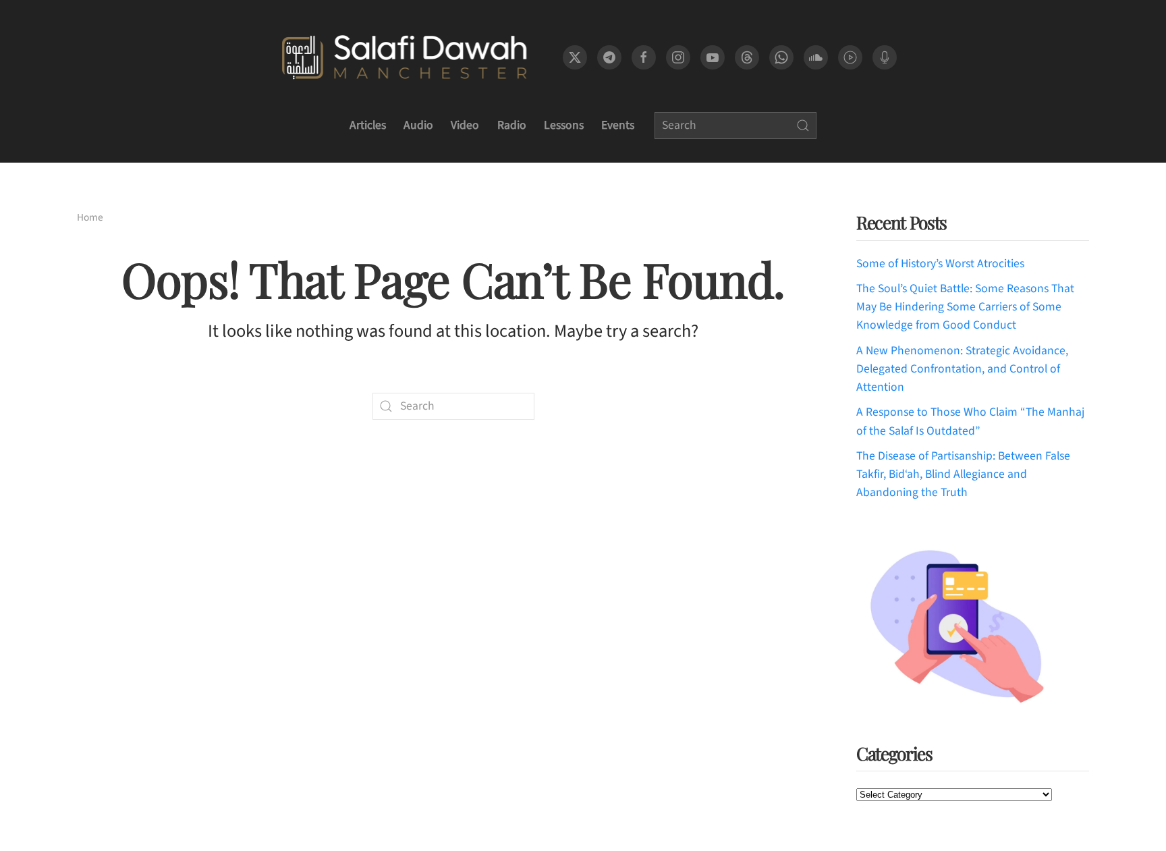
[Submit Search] (802, 125)
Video (465, 125)
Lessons (564, 125)
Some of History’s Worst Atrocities (940, 263)
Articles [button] (368, 125)
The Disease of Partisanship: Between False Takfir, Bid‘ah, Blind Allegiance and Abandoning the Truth (963, 474)
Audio (418, 125)
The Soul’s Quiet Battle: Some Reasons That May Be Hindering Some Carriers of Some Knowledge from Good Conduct (965, 307)
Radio (511, 125)
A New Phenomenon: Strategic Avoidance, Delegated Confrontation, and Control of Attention (962, 369)
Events (617, 125)
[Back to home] (403, 57)
